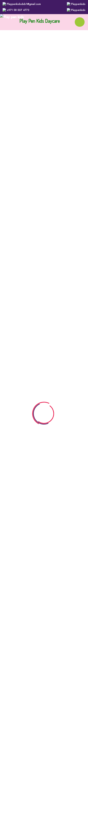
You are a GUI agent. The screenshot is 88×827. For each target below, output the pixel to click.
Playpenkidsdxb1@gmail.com (24, 4)
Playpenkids (78, 4)
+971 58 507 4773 (18, 10)
